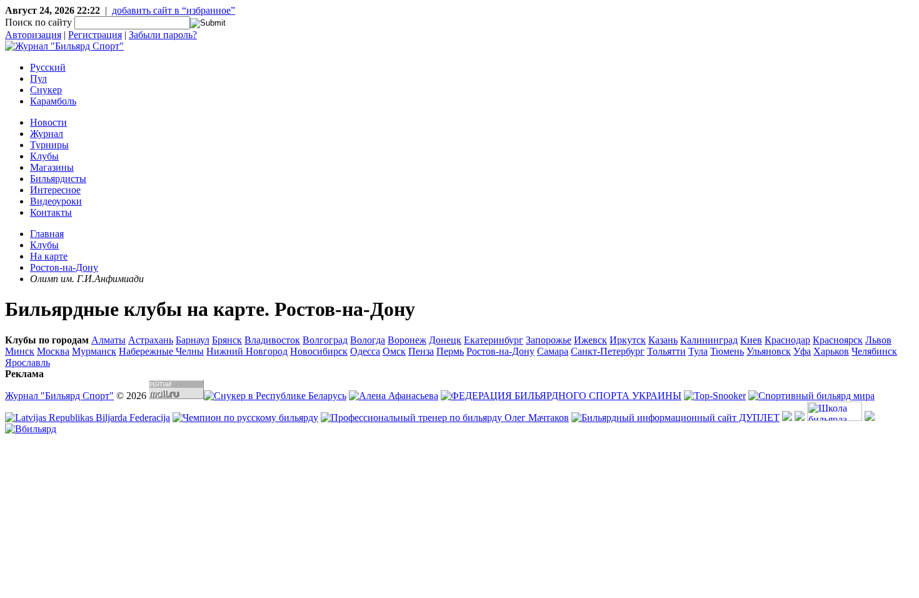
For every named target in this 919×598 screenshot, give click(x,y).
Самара (552, 351)
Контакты (51, 212)
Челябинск (874, 351)
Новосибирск (319, 351)
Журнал (46, 133)
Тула (698, 351)
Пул (38, 78)
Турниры (49, 144)
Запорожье (548, 340)
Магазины (52, 167)
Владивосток (272, 340)
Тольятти (666, 351)
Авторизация (33, 34)
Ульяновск (768, 351)
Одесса (365, 351)
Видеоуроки (56, 201)
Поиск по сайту (38, 22)
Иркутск (628, 340)
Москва (53, 351)
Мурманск (94, 351)
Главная (47, 233)
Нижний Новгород (247, 351)
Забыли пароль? (163, 34)
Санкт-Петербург (608, 351)
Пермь (450, 351)
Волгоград (325, 340)
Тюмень (727, 351)
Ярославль (27, 362)
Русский (48, 67)
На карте (49, 256)
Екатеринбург (493, 340)
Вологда (367, 340)
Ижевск (590, 340)
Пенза (421, 351)
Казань (663, 340)
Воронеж (407, 340)
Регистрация (95, 34)
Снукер (46, 89)
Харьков (831, 351)
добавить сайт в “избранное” (173, 10)
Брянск (227, 340)
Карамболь (53, 101)
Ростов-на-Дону (64, 267)
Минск (19, 351)
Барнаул (192, 340)
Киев (751, 340)
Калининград (709, 340)
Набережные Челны (161, 351)
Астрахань (150, 340)
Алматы (108, 340)
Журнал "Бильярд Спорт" (59, 395)
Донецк (445, 340)
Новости (48, 122)
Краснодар (787, 340)
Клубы (44, 156)
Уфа (802, 351)
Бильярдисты (58, 178)
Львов (878, 340)
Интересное (55, 190)
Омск (394, 351)
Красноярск (838, 340)
